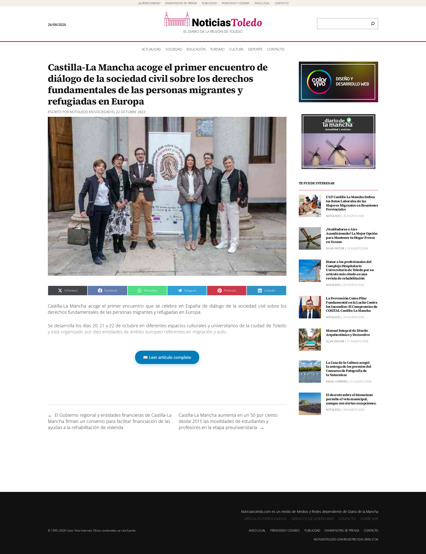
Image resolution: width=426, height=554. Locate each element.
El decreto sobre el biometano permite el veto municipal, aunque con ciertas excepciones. (351, 399)
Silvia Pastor (335, 248)
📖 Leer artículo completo (167, 357)
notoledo (79, 111)
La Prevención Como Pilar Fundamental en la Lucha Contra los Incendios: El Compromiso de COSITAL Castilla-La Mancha (351, 304)
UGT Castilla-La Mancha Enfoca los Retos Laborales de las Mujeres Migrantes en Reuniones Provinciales (352, 203)
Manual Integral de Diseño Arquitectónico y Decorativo (348, 333)
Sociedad (102, 111)
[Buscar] (373, 23)
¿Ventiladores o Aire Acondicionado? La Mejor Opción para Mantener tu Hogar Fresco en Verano (351, 235)
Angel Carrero (336, 381)
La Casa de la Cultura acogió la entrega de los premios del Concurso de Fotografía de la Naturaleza (348, 368)
